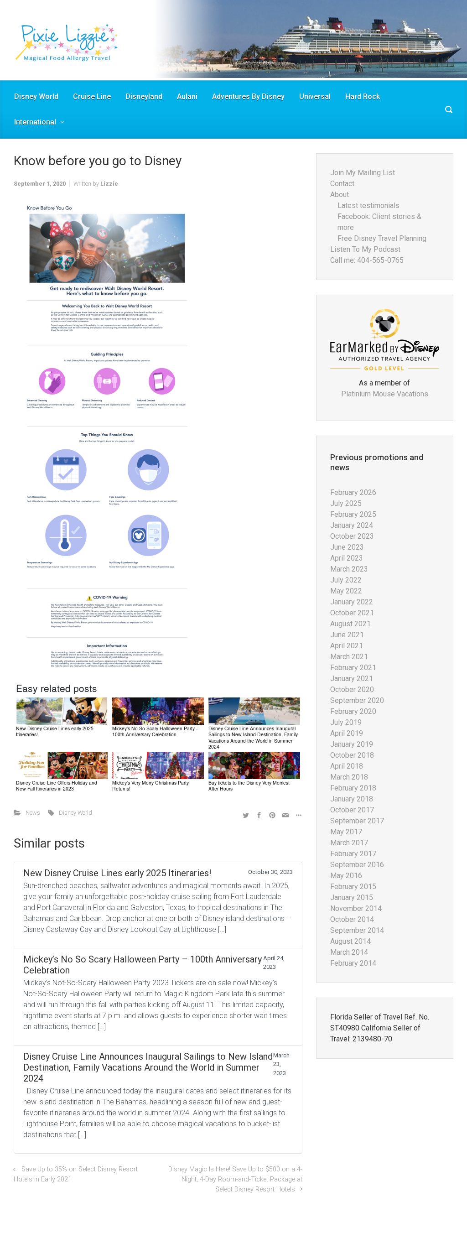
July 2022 (346, 580)
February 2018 (353, 788)
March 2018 (349, 777)
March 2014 (349, 952)
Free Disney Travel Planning (381, 238)
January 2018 (351, 799)
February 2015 (353, 886)
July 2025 (346, 503)
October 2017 (352, 810)
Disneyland (143, 96)
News (33, 812)
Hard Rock (362, 96)
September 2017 (357, 821)
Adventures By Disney (248, 96)
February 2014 (353, 963)
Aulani (187, 96)
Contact (342, 183)
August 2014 (350, 941)
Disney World (36, 96)
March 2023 (349, 569)
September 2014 (357, 930)
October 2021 (352, 613)
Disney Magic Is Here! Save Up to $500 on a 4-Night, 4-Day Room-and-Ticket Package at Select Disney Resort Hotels (235, 1179)
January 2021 (351, 678)
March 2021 (349, 656)
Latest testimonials (368, 205)
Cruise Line (92, 96)
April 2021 (346, 645)
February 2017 (353, 853)
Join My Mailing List (362, 172)
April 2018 (346, 766)
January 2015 (351, 897)
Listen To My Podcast (365, 249)
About (339, 194)
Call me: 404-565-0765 (367, 260)
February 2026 (353, 492)
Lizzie (109, 183)
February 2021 (353, 667)
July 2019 (346, 722)
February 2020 (353, 711)
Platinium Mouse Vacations (384, 394)
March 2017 (349, 842)
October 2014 (352, 919)
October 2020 (352, 689)
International (35, 122)
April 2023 (346, 558)
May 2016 (346, 875)
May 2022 (346, 591)
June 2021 (347, 634)
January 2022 (351, 602)
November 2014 (356, 908)
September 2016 (357, 864)
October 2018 (352, 755)
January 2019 (351, 744)
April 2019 (346, 733)
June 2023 (347, 547)
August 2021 (350, 623)
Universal (315, 96)
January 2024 (351, 525)
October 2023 (352, 536)
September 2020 (357, 700)
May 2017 (346, 831)
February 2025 (353, 514)
